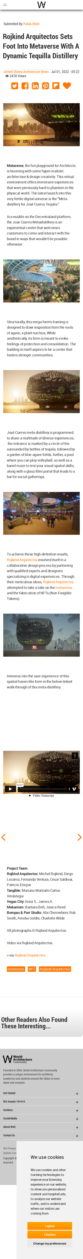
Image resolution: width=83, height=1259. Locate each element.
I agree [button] (49, 1226)
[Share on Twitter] (14, 86)
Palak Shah (31, 24)
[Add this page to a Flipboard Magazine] (55, 86)
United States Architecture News (26, 72)
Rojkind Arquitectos (22, 559)
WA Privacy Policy (13, 1148)
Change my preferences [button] (49, 1243)
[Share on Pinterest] (45, 86)
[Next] (80, 837)
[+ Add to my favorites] (67, 86)
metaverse (64, 587)
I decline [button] (50, 1234)
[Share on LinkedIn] (35, 86)
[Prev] (3, 837)
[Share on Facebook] (25, 86)
